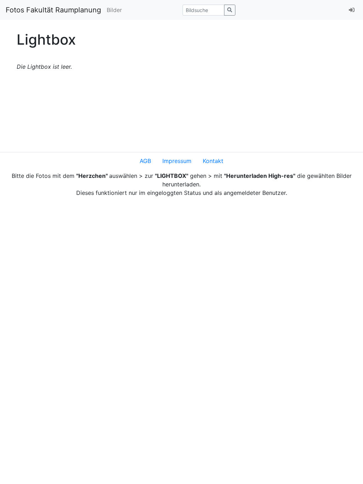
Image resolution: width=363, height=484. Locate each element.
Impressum (176, 160)
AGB (145, 160)
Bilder (114, 9)
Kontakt (213, 160)
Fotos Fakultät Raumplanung (53, 10)
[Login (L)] (351, 10)
